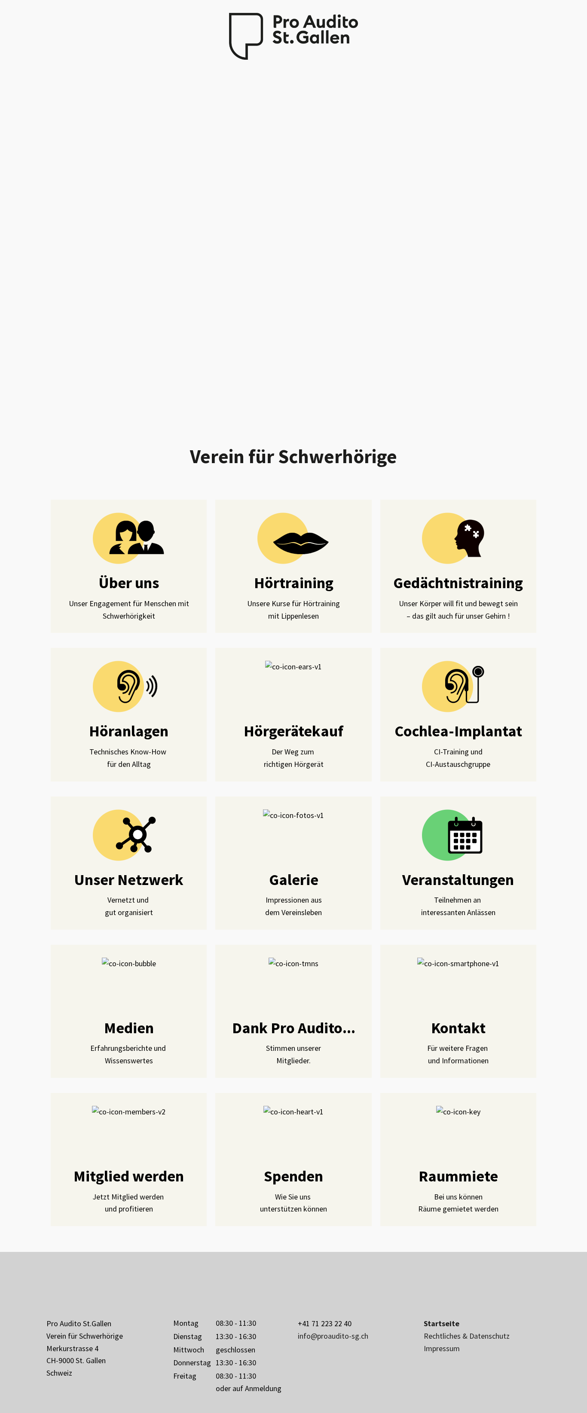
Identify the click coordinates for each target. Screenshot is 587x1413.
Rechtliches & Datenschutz (467, 1336)
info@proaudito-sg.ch (333, 1336)
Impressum (442, 1348)
